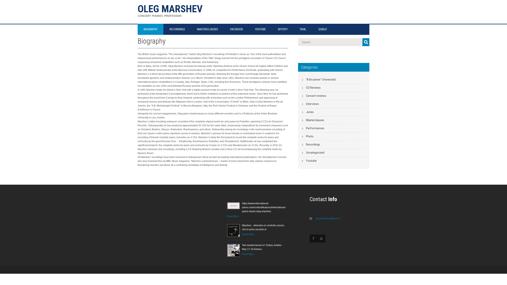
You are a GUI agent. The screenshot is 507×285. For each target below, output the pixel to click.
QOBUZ (322, 29)
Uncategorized (315, 152)
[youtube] (321, 238)
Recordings (313, 144)
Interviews (312, 103)
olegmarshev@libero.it (327, 218)
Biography (150, 29)
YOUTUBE (260, 29)
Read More (233, 216)
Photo (310, 136)
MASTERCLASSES (207, 29)
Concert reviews (316, 95)
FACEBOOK (236, 29)
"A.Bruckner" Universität (321, 79)
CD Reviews (313, 87)
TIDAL (303, 29)
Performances (315, 128)
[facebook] (313, 238)
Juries (310, 112)
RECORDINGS (177, 29)
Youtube (311, 160)
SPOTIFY (283, 29)
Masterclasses (315, 120)
